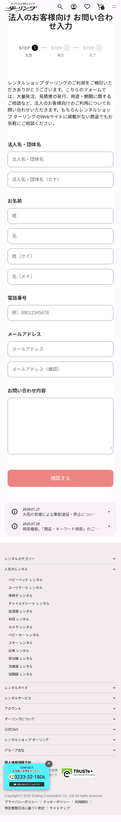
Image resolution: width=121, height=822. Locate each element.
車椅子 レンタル (20, 595)
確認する (60, 478)
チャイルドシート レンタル (28, 603)
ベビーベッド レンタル (25, 579)
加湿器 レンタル (20, 611)
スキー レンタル (20, 642)
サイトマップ (60, 808)
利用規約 (81, 802)
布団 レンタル (18, 618)
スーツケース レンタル (25, 587)
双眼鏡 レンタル (20, 674)
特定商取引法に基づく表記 (25, 808)
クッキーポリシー (56, 802)
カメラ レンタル (20, 626)
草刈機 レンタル (20, 658)
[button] (100, 6)
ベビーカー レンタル (23, 634)
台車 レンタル (18, 650)
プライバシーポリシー (21, 802)
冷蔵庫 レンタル (20, 666)
